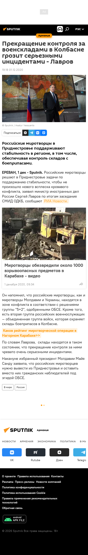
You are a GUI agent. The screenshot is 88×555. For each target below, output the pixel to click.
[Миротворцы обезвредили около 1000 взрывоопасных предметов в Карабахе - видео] (44, 234)
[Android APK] (14, 519)
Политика (68, 441)
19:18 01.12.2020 (12, 70)
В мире (8, 387)
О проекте (9, 476)
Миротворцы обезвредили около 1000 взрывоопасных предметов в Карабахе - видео (44, 270)
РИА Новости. (56, 201)
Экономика (46, 441)
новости (9, 441)
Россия (21, 387)
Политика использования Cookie (23, 493)
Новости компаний (48, 482)
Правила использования (33, 476)
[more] (81, 284)
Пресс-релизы (24, 482)
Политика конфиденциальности (23, 487)
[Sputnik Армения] (12, 31)
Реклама (7, 482)
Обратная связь (12, 508)
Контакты (57, 476)
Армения (26, 441)
